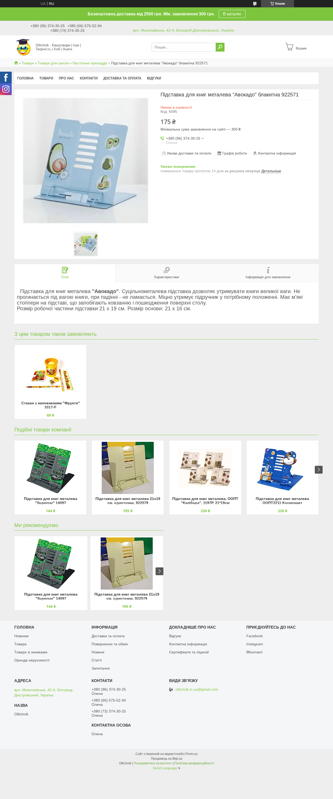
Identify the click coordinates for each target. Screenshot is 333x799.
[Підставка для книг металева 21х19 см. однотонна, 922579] (127, 468)
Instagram (254, 644)
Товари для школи (53, 63)
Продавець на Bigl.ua (166, 758)
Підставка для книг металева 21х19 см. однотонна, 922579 (127, 501)
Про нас (66, 78)
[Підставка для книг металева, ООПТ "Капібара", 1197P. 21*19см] (205, 468)
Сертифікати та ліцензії (189, 652)
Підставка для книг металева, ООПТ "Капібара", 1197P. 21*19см (205, 501)
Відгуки (154, 78)
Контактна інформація (188, 644)
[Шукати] (220, 47)
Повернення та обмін (110, 644)
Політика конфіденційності (194, 763)
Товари (28, 63)
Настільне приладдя (90, 63)
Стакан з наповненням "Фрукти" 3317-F (50, 405)
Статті (97, 660)
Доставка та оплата (122, 78)
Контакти (89, 78)
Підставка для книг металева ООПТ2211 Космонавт (282, 501)
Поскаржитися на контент (153, 763)
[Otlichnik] (23, 47)
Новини (98, 652)
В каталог (232, 14)
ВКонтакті (254, 652)
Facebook (254, 636)
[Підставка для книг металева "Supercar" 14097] (50, 468)
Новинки (21, 636)
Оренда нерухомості (31, 660)
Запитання (101, 668)
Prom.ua (191, 754)
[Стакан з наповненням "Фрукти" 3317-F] (50, 372)
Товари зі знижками (30, 652)
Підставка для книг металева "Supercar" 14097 (50, 501)
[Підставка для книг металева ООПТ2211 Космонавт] (282, 468)
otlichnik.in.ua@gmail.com (196, 689)
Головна (25, 78)
